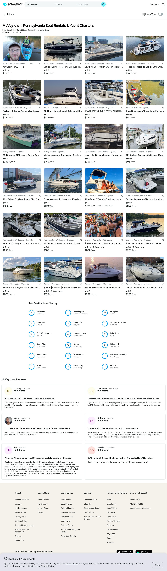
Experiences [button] (67, 493)
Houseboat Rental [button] (68, 512)
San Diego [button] (111, 512)
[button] (7, 30)
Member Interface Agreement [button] (22, 530)
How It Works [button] (43, 500)
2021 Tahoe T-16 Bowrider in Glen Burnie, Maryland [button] (29, 398)
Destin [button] (109, 538)
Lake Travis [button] (111, 517)
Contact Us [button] (19, 540)
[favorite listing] (40, 63)
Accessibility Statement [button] (24, 525)
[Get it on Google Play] (143, 553)
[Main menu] (163, 4)
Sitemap (18, 536)
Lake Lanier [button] (111, 504)
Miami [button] (109, 500)
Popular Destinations (117, 493)
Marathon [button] (111, 542)
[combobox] (39, 4)
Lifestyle (87, 504)
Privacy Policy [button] (47, 566)
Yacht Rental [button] (66, 521)
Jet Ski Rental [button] (66, 504)
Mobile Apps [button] (43, 508)
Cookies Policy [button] (21, 521)
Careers (18, 504)
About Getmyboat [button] (22, 500)
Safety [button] (40, 512)
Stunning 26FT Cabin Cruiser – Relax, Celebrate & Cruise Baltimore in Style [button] (123, 398)
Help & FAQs (135, 500)
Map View (151, 14)
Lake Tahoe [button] (112, 508)
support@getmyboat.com (140, 508)
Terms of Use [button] (72, 563)
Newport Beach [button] (113, 521)
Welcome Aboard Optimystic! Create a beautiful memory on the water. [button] (38, 458)
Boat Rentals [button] (66, 500)
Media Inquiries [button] (21, 508)
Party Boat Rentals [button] (68, 536)
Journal (87, 493)
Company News (90, 500)
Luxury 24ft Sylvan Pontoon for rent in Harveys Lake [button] (113, 428)
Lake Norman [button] (112, 529)
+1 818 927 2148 (136, 504)
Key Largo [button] (111, 534)
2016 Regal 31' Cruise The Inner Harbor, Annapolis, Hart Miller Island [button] (37, 428)
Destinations (89, 512)
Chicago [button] (110, 525)
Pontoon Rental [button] (67, 517)
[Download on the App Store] (125, 553)
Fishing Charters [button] (67, 508)
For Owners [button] (42, 504)
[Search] (103, 4)
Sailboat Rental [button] (67, 525)
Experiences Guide (91, 508)
